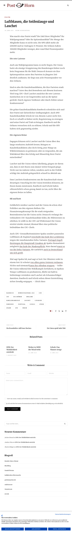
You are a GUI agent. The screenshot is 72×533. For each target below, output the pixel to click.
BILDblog (8, 466)
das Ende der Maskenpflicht (32, 246)
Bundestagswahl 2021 (26, 293)
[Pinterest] (65, 310)
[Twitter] (3, 47)
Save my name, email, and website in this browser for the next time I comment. (32, 398)
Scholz (32, 304)
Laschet (27, 300)
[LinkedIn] (3, 52)
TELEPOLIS (8, 489)
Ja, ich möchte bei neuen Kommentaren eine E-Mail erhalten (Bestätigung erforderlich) (34, 403)
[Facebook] (3, 42)
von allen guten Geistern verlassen (46, 262)
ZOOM (7, 494)
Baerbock (10, 293)
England (29, 296)
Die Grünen (17, 296)
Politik (7, 17)
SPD (16, 308)
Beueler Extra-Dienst (11, 461)
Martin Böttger (9, 447)
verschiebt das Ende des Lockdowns (47, 237)
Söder (41, 304)
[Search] (68, 5)
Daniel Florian (9, 470)
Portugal (22, 304)
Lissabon (38, 300)
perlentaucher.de (10, 480)
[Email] (3, 57)
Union (24, 308)
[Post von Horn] (20, 5)
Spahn (8, 308)
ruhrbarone (8, 484)
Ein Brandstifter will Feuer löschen (18, 328)
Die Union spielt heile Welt (56, 328)
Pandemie (10, 304)
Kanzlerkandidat (13, 300)
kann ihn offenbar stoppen (41, 265)
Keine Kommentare (22, 30)
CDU (40, 293)
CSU (7, 296)
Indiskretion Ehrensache (13, 475)
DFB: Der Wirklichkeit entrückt (11, 349)
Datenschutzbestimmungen (63, 514)
